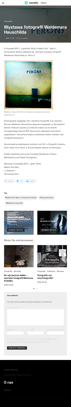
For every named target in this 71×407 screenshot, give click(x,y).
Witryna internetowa (55, 330)
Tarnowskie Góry (47, 198)
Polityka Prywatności (24, 375)
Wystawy (17, 271)
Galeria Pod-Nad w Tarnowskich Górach (21, 198)
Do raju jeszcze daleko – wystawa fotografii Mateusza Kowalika (18, 278)
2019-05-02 (42, 282)
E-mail (30, 330)
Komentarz (11, 307)
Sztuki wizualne (13, 215)
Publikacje (51, 271)
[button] (33, 288)
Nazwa (10, 330)
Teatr (42, 219)
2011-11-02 (10, 38)
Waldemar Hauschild (15, 203)
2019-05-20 (8, 285)
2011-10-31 (13, 225)
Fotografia (8, 21)
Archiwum (7, 390)
